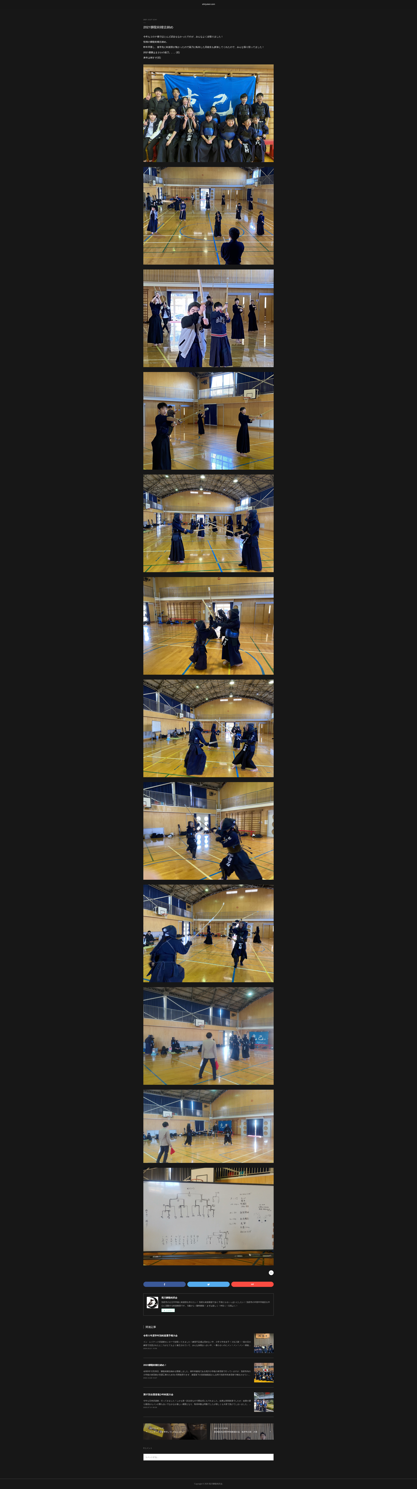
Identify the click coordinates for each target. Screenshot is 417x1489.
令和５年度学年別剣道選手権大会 (160, 1335)
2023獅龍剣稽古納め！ (155, 1364)
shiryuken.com (208, 4)
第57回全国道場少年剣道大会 (158, 1394)
